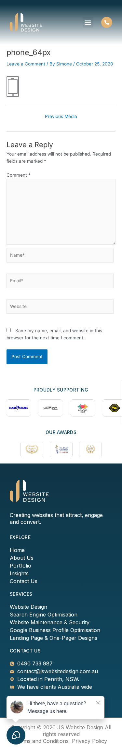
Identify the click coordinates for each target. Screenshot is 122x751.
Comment (19, 175)
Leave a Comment (26, 63)
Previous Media (61, 116)
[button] (88, 22)
